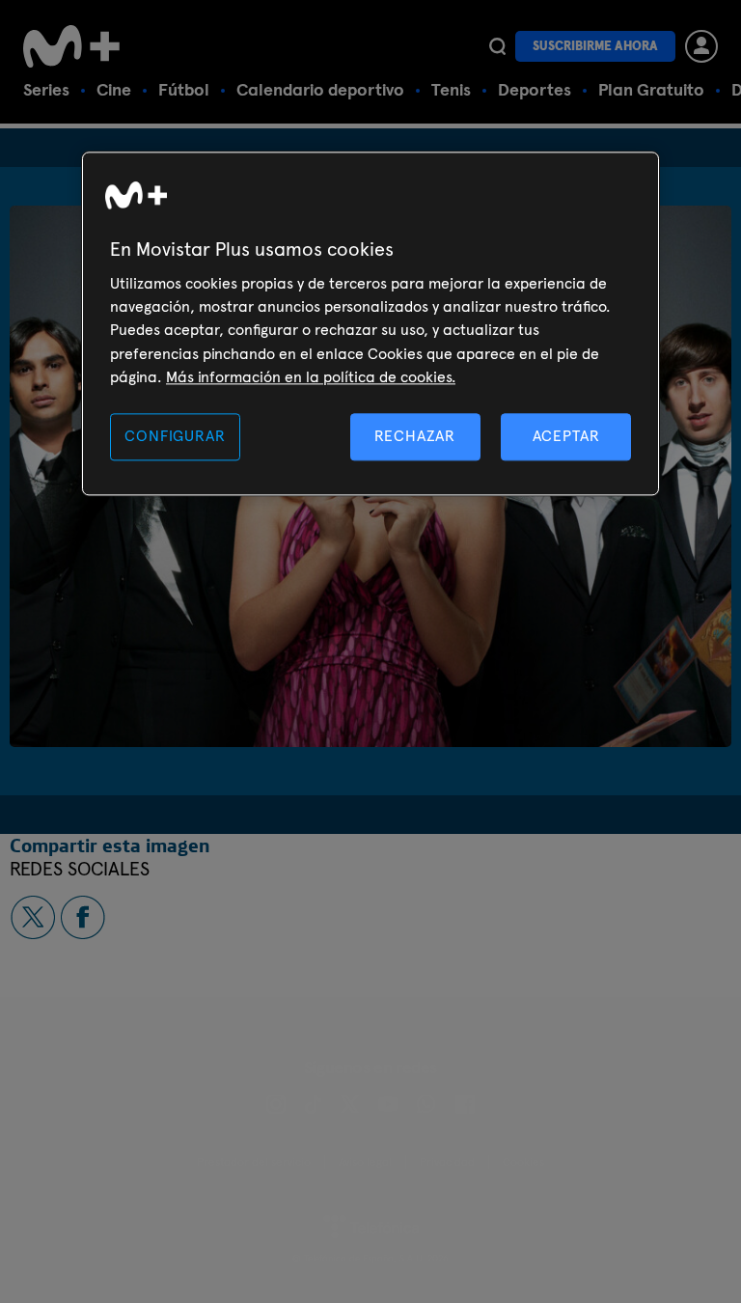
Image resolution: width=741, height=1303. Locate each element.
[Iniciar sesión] (701, 46)
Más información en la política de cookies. (310, 377)
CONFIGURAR (174, 437)
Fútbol (183, 89)
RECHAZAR (414, 437)
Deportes (534, 89)
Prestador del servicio (254, 1162)
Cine (113, 89)
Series (46, 89)
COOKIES (523, 1162)
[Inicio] (71, 46)
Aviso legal (365, 1162)
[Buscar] (497, 46)
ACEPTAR (566, 437)
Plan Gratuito (651, 89)
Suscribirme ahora (595, 46)
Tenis (451, 89)
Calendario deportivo (320, 89)
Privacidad (447, 1162)
